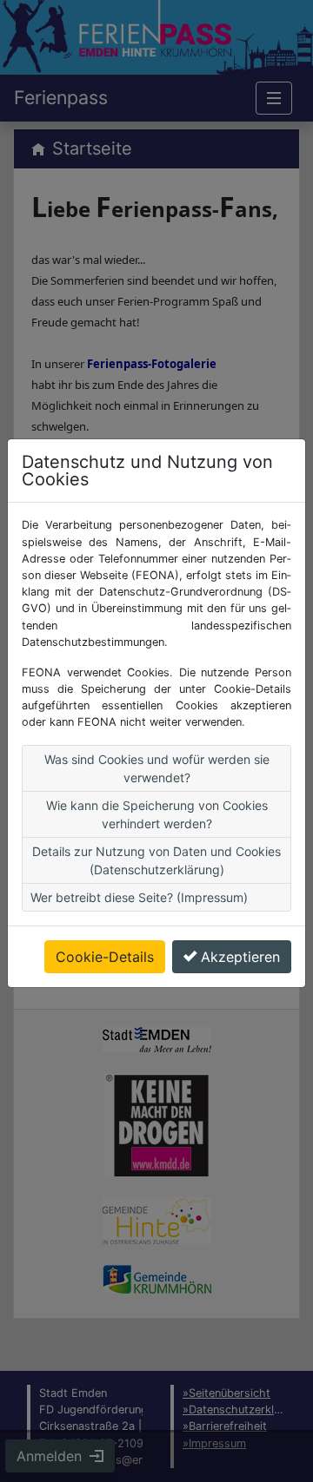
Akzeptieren (240, 956)
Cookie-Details (105, 956)
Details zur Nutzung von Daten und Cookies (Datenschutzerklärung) (156, 860)
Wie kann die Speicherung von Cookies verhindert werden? (157, 814)
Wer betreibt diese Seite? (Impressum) (139, 897)
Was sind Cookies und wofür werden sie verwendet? (157, 768)
